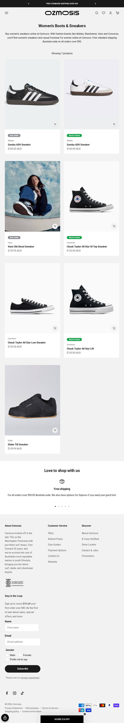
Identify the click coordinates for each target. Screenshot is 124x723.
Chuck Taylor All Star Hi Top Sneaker (87, 246)
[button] (62, 719)
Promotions (88, 556)
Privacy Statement (14, 708)
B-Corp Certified (90, 539)
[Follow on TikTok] (22, 693)
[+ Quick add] (55, 124)
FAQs (51, 533)
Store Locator (89, 544)
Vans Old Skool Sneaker (21, 246)
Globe (10, 441)
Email (8, 635)
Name (8, 621)
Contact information (31, 711)
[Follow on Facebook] (7, 693)
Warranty (52, 561)
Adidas (11, 141)
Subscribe (22, 668)
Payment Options (57, 550)
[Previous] (28, 3)
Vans (10, 243)
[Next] (95, 3)
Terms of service (50, 708)
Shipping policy (12, 711)
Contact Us (53, 556)
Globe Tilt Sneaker (18, 444)
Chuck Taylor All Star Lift (80, 348)
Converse (71, 243)
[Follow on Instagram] (15, 693)
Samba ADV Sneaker (19, 144)
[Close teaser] (85, 714)
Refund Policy (55, 539)
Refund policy (32, 708)
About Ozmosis (90, 533)
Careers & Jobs (90, 550)
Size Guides (54, 544)
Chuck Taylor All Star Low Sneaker (27, 342)
